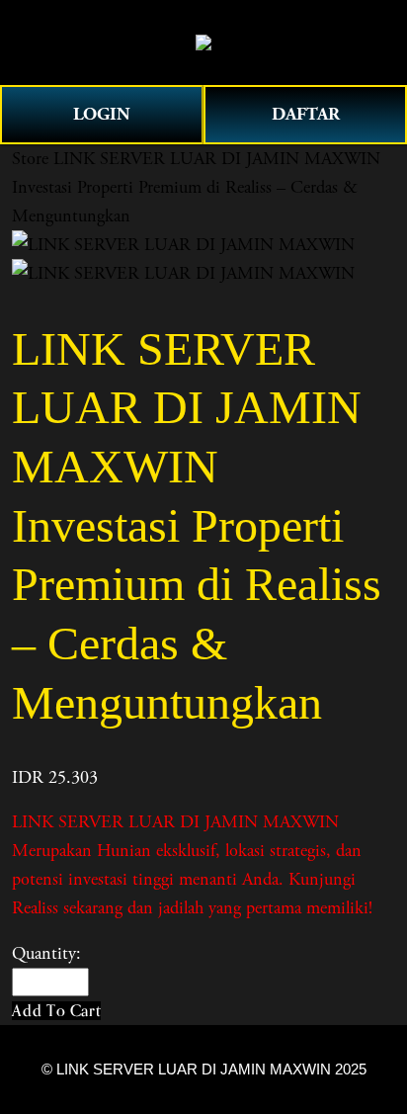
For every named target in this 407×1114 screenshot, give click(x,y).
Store (30, 158)
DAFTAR (306, 114)
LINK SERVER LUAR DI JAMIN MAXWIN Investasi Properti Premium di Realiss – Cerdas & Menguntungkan (196, 187)
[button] (56, 1010)
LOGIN (101, 114)
